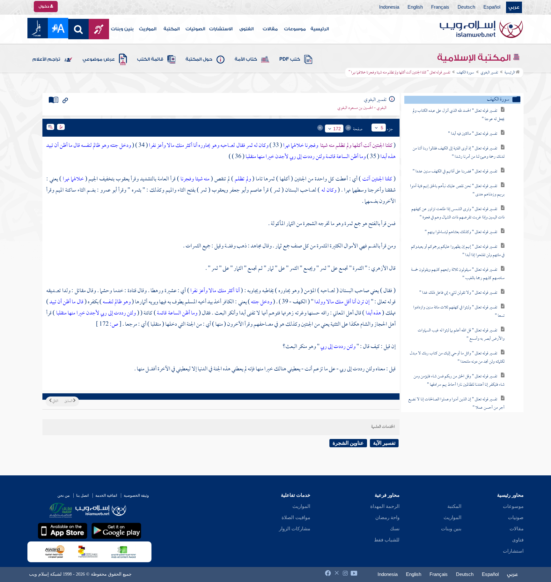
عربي (514, 7)
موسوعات (295, 29)
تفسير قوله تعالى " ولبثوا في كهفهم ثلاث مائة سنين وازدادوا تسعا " (458, 312)
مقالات (270, 29)
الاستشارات (220, 29)
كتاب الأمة (246, 59)
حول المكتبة (199, 59)
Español (491, 7)
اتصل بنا (82, 495)
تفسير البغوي (489, 73)
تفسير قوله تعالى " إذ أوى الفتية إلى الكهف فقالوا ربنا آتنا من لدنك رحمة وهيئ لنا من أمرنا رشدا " (458, 153)
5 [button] (382, 127)
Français (440, 7)
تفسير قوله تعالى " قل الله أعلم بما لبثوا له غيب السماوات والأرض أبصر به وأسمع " (461, 335)
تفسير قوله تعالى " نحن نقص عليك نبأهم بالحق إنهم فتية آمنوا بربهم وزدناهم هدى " (457, 190)
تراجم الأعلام (46, 59)
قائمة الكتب (150, 59)
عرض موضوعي (99, 59)
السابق (68, 401)
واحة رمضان (387, 517)
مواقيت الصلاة (296, 517)
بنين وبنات (122, 29)
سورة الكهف (465, 73)
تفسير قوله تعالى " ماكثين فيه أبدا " (472, 134)
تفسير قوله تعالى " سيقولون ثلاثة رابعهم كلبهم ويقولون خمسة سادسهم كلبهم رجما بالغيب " (457, 274)
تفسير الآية (384, 443)
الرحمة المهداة (385, 506)
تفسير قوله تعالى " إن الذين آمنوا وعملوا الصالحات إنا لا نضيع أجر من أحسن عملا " (456, 403)
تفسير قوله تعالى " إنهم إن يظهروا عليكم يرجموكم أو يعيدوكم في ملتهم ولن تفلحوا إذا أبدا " (457, 251)
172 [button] (337, 128)
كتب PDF (289, 59)
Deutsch (466, 7)
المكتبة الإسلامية (475, 58)
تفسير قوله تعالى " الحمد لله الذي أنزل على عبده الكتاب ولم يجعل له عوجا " (458, 115)
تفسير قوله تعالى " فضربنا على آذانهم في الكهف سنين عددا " (455, 171)
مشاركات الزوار (294, 528)
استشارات (513, 551)
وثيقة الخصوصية (136, 495)
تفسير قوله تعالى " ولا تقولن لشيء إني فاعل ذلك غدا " (458, 293)
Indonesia (389, 7)
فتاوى (518, 539)
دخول (44, 6)
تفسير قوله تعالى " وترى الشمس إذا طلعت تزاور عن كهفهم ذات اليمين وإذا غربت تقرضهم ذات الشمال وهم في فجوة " (457, 213)
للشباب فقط (387, 539)
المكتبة (172, 29)
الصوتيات (195, 29)
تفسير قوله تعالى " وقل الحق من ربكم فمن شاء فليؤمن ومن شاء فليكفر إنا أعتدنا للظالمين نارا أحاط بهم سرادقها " (459, 380)
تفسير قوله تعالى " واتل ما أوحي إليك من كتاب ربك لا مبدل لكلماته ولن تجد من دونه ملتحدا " (457, 358)
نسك (395, 528)
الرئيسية (320, 29)
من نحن (63, 495)
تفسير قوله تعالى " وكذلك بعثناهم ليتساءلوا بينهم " (461, 232)
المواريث (147, 29)
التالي (55, 401)
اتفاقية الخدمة (106, 495)
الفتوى (246, 29)
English (415, 7)
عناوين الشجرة (348, 443)
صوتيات (516, 517)
